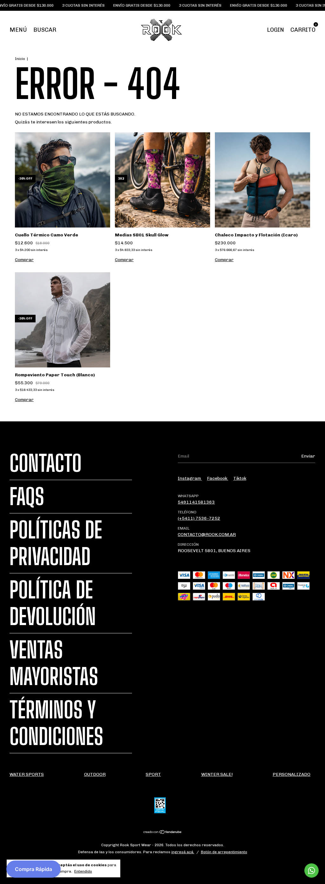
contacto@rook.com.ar (207, 534)
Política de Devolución (53, 603)
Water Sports (27, 774)
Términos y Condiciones (56, 723)
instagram (190, 478)
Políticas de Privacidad (56, 543)
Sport (153, 774)
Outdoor (95, 774)
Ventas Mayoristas (54, 663)
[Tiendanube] (162, 832)
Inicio (20, 58)
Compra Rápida (33, 869)
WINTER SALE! (217, 774)
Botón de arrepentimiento (224, 852)
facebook (217, 478)
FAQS (27, 496)
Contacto (46, 463)
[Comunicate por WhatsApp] (311, 870)
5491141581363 (196, 502)
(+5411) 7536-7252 (199, 518)
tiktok (239, 478)
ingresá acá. (182, 852)
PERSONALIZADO (291, 774)
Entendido (83, 871)
